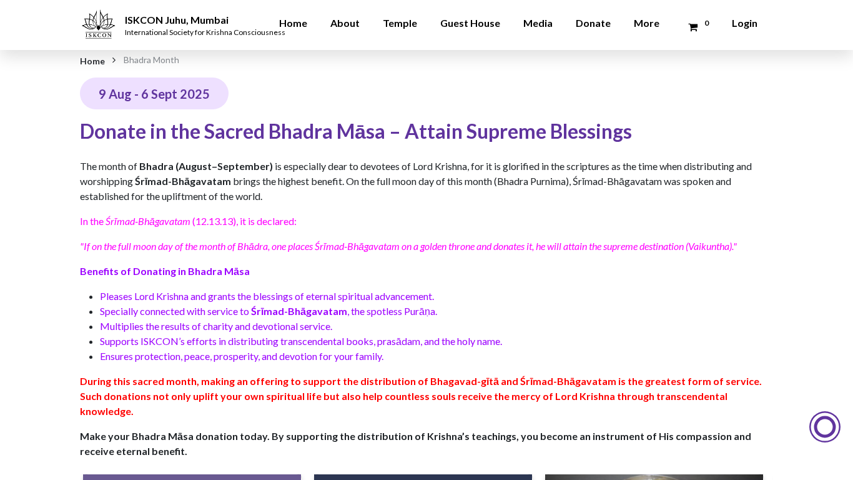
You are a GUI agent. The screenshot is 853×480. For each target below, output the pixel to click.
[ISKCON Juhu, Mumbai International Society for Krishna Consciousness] (100, 15)
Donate (593, 23)
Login (744, 23)
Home (293, 23)
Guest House (470, 23)
